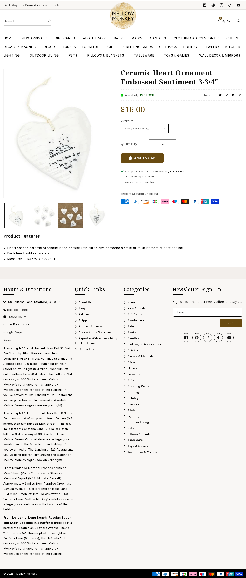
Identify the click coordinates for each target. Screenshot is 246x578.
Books (131, 332)
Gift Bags (134, 392)
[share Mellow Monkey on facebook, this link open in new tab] (214, 95)
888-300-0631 (17, 310)
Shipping (84, 320)
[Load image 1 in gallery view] (16, 215)
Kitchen (132, 410)
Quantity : (130, 143)
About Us (85, 302)
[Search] (49, 21)
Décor (131, 362)
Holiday (132, 398)
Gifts (130, 380)
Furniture (134, 374)
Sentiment (127, 120)
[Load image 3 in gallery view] (70, 215)
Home (131, 302)
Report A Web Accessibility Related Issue (96, 341)
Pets (130, 428)
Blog (81, 308)
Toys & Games (137, 446)
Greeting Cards (138, 386)
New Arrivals (136, 308)
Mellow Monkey (26, 573)
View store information (140, 182)
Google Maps (13, 332)
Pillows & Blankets (140, 434)
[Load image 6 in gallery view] (97, 215)
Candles (133, 338)
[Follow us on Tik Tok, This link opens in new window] (230, 5)
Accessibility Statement (95, 332)
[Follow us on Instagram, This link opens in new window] (221, 5)
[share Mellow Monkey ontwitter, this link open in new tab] (220, 95)
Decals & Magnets (140, 356)
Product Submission (92, 326)
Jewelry (133, 404)
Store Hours (17, 317)
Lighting (133, 416)
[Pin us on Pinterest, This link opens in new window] (213, 5)
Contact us (86, 349)
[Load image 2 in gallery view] (43, 215)
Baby (131, 326)
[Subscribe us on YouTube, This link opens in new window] (229, 337)
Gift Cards (134, 314)
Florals (132, 368)
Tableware (135, 440)
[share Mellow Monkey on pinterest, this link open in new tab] (240, 95)
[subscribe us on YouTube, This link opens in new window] (238, 5)
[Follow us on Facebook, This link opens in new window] (204, 5)
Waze (7, 340)
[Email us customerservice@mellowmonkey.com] (233, 95)
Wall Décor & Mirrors (142, 452)
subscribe (231, 323)
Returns (84, 314)
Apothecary (135, 320)
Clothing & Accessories (144, 344)
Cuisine (132, 350)
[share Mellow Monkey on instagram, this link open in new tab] (227, 95)
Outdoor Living (138, 422)
